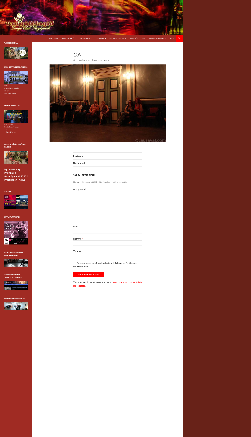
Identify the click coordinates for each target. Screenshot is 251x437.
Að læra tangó (68, 38)
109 (107, 60)
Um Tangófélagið (156, 38)
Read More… (12, 93)
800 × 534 (98, 60)
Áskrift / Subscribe (137, 38)
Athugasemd (80, 189)
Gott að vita (85, 38)
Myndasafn (101, 38)
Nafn (76, 226)
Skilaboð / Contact (118, 38)
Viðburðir (53, 38)
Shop (172, 38)
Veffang (77, 250)
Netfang (78, 238)
